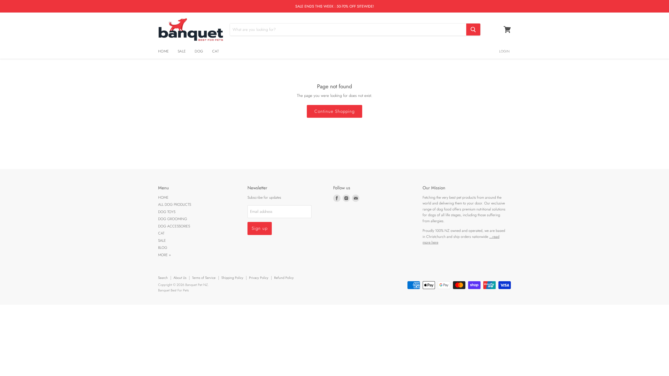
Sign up (260, 228)
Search (163, 277)
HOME (163, 51)
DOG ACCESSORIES (174, 226)
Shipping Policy (232, 277)
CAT (215, 51)
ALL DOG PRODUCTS (174, 204)
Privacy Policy (258, 277)
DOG (199, 51)
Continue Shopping (334, 111)
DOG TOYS (166, 211)
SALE (182, 51)
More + (164, 254)
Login (504, 51)
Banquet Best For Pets (173, 290)
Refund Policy (284, 277)
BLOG (162, 247)
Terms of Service (204, 277)
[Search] (473, 30)
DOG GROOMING (172, 218)
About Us (180, 277)
